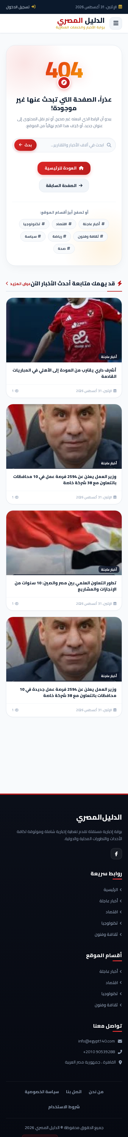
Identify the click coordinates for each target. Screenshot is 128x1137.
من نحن (96, 1092)
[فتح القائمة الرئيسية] (116, 23)
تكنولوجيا (109, 923)
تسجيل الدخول (18, 7)
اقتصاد (112, 912)
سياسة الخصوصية (42, 1092)
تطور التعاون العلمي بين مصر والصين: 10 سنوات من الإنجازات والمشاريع (65, 586)
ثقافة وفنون (106, 934)
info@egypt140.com (96, 1041)
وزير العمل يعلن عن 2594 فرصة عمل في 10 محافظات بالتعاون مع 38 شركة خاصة (64, 480)
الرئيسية (111, 889)
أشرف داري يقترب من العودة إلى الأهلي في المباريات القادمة (64, 373)
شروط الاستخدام (64, 1107)
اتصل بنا (74, 1092)
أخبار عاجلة (108, 901)
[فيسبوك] (116, 853)
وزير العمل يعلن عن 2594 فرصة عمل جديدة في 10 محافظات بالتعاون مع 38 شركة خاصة (68, 692)
